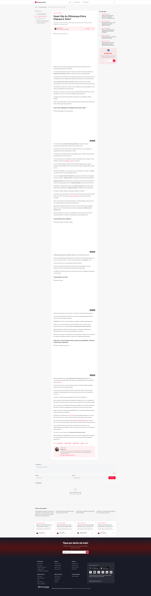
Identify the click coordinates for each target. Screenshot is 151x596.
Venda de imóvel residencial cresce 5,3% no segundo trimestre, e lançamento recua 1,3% (108, 17)
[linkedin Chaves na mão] (107, 572)
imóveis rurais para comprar (81, 420)
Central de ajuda (75, 576)
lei (65, 397)
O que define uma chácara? (42, 16)
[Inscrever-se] (114, 60)
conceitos (58, 382)
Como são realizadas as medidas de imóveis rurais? (42, 14)
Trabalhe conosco (40, 569)
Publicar (112, 477)
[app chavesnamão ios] (104, 568)
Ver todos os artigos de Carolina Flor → (68, 455)
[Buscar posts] (114, 2)
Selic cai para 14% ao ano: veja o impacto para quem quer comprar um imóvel (108, 24)
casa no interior (60, 443)
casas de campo (76, 443)
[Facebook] (90, 572)
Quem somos (39, 563)
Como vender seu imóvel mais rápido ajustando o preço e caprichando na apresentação (108, 44)
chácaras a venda (69, 160)
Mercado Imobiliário (43, 7)
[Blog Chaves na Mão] (40, 2)
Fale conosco (40, 565)
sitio (86, 443)
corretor (73, 415)
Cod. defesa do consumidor (42, 570)
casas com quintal (73, 196)
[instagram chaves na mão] (103, 572)
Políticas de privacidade (85, 588)
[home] (43, 587)
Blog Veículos (86, 2)
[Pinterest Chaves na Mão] (111, 572)
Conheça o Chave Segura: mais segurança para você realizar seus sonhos (108, 31)
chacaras (82, 443)
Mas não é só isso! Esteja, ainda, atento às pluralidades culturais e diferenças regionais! (43, 21)
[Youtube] (94, 572)
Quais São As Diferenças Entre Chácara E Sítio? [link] (57, 7)
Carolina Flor (63, 449)
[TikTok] (99, 572)
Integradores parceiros (41, 567)
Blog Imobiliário (76, 2)
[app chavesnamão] (94, 568)
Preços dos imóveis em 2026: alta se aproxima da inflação (109, 37)
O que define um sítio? (41, 18)
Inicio (70, 2)
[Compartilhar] (92, 28)
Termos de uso (76, 588)
